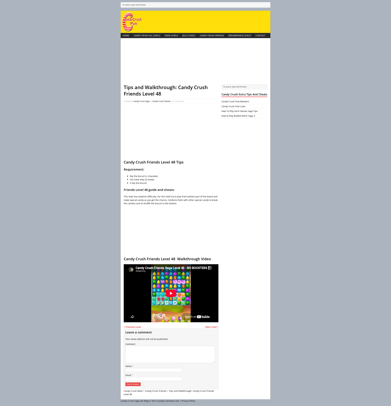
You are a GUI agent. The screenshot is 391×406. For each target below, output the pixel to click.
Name (128, 366)
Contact (260, 35)
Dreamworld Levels (239, 35)
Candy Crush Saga (141, 101)
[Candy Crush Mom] (195, 22)
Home (126, 35)
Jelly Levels (189, 35)
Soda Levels (171, 35)
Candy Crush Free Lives (233, 106)
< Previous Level (132, 326)
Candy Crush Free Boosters (235, 101)
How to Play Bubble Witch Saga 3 (238, 115)
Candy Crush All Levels (147, 35)
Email (128, 375)
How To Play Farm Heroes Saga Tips (239, 111)
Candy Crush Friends (212, 35)
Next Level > (211, 326)
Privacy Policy (188, 400)
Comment (130, 344)
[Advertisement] (195, 62)
